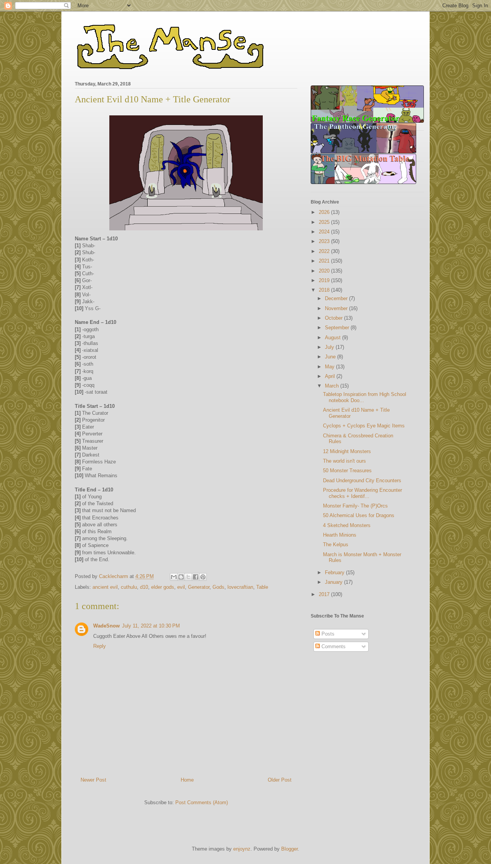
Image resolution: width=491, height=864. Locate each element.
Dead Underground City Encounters (362, 480)
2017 (325, 594)
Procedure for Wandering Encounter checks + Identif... (362, 493)
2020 (325, 271)
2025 (325, 222)
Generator (198, 587)
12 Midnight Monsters (347, 451)
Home (187, 780)
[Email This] (174, 577)
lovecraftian (240, 587)
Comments (333, 646)
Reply (99, 646)
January (334, 582)
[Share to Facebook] (195, 577)
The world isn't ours (344, 461)
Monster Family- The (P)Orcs (355, 506)
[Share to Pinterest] (203, 577)
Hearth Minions (339, 535)
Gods (218, 587)
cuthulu (129, 587)
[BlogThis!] (181, 577)
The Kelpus (335, 544)
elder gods (162, 587)
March (332, 386)
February (335, 572)
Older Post (280, 780)
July (330, 347)
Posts (327, 634)
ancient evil (105, 587)
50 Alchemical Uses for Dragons (358, 515)
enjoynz (241, 849)
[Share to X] (188, 577)
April (330, 376)
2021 (325, 261)
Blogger (289, 849)
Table (262, 587)
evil (181, 587)
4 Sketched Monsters (347, 525)
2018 (325, 290)
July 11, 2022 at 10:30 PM (151, 626)
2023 (325, 241)
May (330, 367)
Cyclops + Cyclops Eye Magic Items (364, 426)
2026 (325, 212)
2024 (325, 232)
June (331, 357)
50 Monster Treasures (347, 470)
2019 (325, 280)
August (333, 337)
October (334, 318)
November (337, 308)
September (338, 327)
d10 (144, 587)
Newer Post (93, 780)
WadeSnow (106, 626)
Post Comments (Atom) (201, 802)
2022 (325, 251)
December (337, 298)
